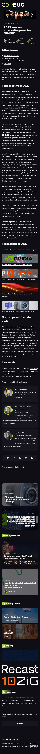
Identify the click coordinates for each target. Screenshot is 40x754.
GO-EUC (7, 744)
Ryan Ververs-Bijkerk (22, 40)
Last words (7, 63)
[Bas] (6, 40)
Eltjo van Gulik (32, 40)
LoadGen (33, 368)
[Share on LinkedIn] (20, 458)
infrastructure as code (29, 154)
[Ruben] (16, 562)
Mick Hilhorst (31, 208)
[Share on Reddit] (26, 458)
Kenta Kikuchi (13, 382)
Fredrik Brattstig (10, 211)
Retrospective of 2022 (11, 55)
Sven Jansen (32, 192)
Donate (20, 724)
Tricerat (4, 371)
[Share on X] (7, 458)
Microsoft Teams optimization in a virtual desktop (19, 311)
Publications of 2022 (11, 58)
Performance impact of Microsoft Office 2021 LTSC (20, 279)
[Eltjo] (29, 40)
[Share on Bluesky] (33, 458)
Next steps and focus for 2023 (14, 61)
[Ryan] (18, 40)
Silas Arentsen (21, 208)
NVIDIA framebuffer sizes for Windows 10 (17, 264)
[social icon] (3, 739)
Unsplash (24, 382)
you (19, 371)
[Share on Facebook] (14, 458)
